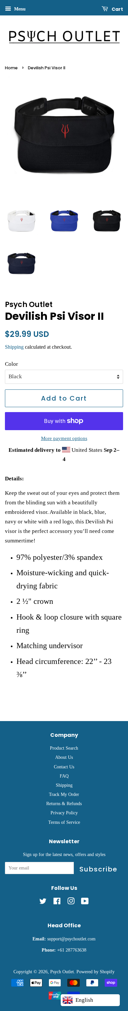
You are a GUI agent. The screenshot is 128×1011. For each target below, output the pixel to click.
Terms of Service (64, 822)
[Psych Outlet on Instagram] (71, 902)
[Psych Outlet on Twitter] (43, 902)
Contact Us (64, 766)
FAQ (64, 776)
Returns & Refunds (64, 803)
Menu (19, 9)
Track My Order (64, 794)
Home (11, 68)
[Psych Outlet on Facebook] (57, 902)
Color (11, 364)
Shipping (14, 347)
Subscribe (98, 869)
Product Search (64, 748)
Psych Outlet (62, 971)
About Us (64, 757)
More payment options (64, 438)
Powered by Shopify (95, 971)
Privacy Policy (64, 812)
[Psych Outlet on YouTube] (85, 902)
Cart (117, 9)
